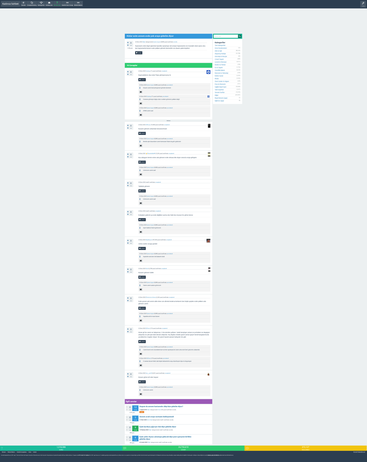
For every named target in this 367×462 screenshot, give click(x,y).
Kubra (159, 409)
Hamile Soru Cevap (67, 5)
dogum (141, 412)
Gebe (29, 452)
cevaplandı (164, 71)
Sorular (23, 5)
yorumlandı (170, 85)
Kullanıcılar (49, 5)
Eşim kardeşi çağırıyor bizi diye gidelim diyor (157, 427)
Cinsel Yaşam (219, 59)
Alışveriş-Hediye (220, 53)
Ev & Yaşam (219, 67)
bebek (35, 452)
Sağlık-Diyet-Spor (220, 87)
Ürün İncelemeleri (221, 48)
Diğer (143, 42)
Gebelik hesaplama (21, 452)
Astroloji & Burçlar (221, 56)
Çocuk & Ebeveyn (221, 62)
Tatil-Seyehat (219, 89)
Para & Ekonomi (220, 84)
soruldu (175, 42)
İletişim (4, 452)
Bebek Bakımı (78, 5)
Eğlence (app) (219, 101)
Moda (217, 78)
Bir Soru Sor (57, 5)
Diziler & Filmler (220, 65)
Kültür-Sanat (219, 76)
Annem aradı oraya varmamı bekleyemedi (156, 417)
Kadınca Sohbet (10, 3)
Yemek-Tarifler (220, 92)
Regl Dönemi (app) (221, 98)
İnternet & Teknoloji (221, 73)
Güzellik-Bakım (220, 70)
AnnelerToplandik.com (359, 452)
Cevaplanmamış (32, 5)
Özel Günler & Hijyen (222, 81)
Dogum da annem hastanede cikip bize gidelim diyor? (161, 406)
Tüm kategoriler (220, 45)
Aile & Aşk (149, 420)
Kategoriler (41, 5)
